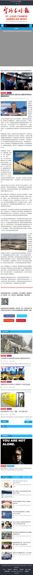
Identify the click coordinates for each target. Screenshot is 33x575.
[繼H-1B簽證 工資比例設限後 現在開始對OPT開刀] (7, 494)
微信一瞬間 (27, 569)
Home (4, 569)
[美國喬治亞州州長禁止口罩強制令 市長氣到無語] (12, 373)
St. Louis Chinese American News (16, 18)
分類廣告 (27, 571)
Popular (7, 477)
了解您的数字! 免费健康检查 (8, 464)
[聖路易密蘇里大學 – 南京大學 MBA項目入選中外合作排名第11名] (7, 545)
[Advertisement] (16, 49)
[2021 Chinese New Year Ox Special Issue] (7, 484)
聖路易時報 (7, 571)
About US (16, 573)
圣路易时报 (3, 92)
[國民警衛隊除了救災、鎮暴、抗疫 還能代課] (12, 399)
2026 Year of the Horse (17, 571)
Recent (17, 477)
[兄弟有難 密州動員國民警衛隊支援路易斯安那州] (16, 344)
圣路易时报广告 (10, 462)
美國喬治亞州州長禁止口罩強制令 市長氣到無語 (15, 384)
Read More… (28, 366)
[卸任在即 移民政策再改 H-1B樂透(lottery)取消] (7, 514)
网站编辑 (12, 98)
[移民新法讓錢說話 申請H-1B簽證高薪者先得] (7, 504)
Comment (28, 477)
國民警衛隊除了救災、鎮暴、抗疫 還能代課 (14, 411)
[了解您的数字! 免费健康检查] (16, 449)
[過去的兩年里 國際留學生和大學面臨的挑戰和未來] (7, 535)
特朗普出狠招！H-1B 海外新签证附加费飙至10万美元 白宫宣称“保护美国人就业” (6, 421)
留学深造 (21, 569)
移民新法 (16, 569)
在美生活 (9, 92)
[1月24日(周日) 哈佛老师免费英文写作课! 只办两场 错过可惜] (7, 525)
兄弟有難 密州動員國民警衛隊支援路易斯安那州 (15, 358)
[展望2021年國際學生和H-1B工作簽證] (7, 556)
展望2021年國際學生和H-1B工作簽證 (22, 553)
